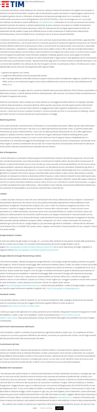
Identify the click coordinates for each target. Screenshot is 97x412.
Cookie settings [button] (46, 408)
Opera (15, 318)
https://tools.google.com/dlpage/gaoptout (63, 288)
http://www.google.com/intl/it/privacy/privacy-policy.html (35, 250)
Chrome (64, 315)
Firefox (70, 315)
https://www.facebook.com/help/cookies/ (24, 306)
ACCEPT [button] (59, 408)
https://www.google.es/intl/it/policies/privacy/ (23, 285)
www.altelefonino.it (46, 22)
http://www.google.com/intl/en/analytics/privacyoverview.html (29, 247)
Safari (9, 318)
